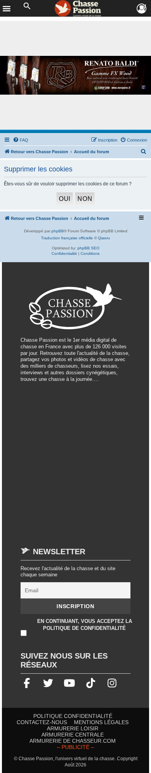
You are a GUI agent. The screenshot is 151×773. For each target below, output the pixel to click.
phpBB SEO (88, 248)
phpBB (57, 231)
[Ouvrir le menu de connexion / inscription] (142, 9)
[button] (27, 6)
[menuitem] (20, 140)
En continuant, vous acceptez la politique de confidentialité (84, 625)
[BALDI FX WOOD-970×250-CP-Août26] (75, 75)
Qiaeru (104, 238)
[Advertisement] (75, 461)
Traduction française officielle (67, 238)
